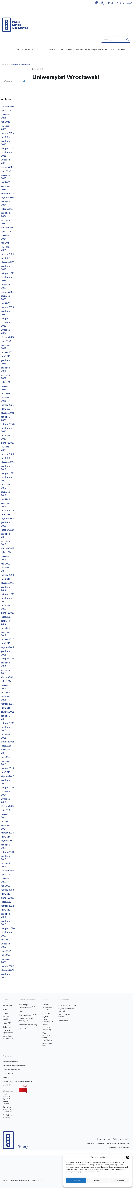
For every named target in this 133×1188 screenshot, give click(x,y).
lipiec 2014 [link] (6, 810)
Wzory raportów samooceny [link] (46, 1027)
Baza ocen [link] (46, 1013)
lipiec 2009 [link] (6, 951)
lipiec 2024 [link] (6, 231)
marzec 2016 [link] (7, 703)
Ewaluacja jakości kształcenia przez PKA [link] (27, 1006)
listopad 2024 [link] (8, 208)
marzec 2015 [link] (7, 768)
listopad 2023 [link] (8, 273)
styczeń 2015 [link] (7, 776)
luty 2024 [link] (5, 258)
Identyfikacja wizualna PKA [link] (8, 1037)
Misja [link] (5, 1009)
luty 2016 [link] (5, 707)
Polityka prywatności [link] (121, 1139)
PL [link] (109, 3)
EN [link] (113, 3)
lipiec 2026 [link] (6, 110)
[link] (97, 3)
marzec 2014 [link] (7, 832)
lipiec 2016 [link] (6, 681)
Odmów (97, 1180)
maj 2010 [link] (5, 939)
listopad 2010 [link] (8, 928)
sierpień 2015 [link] (7, 741)
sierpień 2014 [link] (7, 806)
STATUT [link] (41, 49)
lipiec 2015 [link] (6, 745)
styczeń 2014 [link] (7, 840)
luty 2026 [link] (5, 137)
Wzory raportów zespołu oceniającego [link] (47, 1036)
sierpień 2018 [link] (7, 548)
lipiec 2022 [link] (6, 341)
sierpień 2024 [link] (7, 227)
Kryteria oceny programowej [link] (47, 1019)
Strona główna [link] (7, 64)
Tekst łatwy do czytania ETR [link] (118, 1147)
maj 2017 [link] (5, 628)
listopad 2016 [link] (8, 658)
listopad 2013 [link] (8, 852)
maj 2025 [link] (5, 182)
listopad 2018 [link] (8, 529)
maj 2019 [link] (5, 499)
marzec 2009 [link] (7, 966)
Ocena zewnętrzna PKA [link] (11, 1070)
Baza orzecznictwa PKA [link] (27, 1015)
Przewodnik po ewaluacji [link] (28, 1025)
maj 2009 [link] (5, 954)
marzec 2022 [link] (7, 352)
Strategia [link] (6, 1013)
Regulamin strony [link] (104, 1139)
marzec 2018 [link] (7, 574)
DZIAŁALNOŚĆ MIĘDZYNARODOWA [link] (94, 49)
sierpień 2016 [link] (7, 677)
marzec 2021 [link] (7, 404)
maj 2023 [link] (5, 303)
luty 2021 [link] (5, 408)
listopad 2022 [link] (8, 318)
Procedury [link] (22, 1011)
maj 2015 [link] (5, 757)
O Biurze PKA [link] (8, 1091)
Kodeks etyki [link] (7, 1027)
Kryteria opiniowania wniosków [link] (66, 1010)
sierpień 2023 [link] (7, 292)
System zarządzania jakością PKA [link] (26, 1019)
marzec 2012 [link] (7, 905)
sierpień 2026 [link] (7, 106)
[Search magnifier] (127, 39)
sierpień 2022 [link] (7, 337)
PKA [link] (51, 49)
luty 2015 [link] (5, 772)
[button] (128, 1157)
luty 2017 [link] (5, 643)
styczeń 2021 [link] (7, 412)
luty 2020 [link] (5, 458)
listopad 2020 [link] (8, 424)
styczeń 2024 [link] (7, 262)
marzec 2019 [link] (7, 510)
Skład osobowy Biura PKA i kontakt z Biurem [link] (6, 1099)
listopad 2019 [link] (8, 473)
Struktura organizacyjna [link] (8, 1031)
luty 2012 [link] (5, 909)
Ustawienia (119, 1180)
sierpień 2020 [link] (7, 442)
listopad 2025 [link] (8, 148)
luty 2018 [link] (5, 579)
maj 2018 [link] (5, 563)
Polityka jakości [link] (6, 1018)
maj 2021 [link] (5, 393)
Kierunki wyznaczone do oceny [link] (47, 1007)
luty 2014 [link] (5, 836)
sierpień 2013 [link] (7, 870)
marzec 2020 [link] (7, 454)
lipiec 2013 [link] (6, 874)
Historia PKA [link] (7, 1005)
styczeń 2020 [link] (7, 462)
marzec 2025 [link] (7, 193)
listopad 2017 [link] (8, 594)
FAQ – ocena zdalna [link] (47, 1044)
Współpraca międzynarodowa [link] (14, 1065)
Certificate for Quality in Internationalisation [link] (19, 1081)
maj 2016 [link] (5, 692)
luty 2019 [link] (5, 514)
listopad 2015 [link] (8, 723)
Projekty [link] (6, 1077)
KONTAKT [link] (123, 49)
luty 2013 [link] (5, 893)
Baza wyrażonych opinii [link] (67, 1005)
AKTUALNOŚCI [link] (23, 49)
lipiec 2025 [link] (6, 171)
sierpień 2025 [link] (7, 167)
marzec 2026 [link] (7, 133)
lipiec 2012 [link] (6, 901)
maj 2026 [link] (5, 121)
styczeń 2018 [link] (7, 582)
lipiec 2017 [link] (6, 616)
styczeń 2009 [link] (7, 970)
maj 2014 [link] (5, 821)
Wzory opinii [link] (63, 1021)
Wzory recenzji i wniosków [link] (64, 1015)
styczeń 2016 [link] (7, 711)
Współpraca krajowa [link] (10, 1062)
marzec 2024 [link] (7, 254)
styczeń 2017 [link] (7, 647)
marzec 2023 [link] (7, 307)
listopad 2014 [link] (8, 787)
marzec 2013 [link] (7, 889)
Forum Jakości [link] (8, 1073)
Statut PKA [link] (7, 1023)
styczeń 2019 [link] (7, 518)
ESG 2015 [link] (22, 1029)
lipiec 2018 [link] (6, 552)
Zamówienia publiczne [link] (7, 1116)
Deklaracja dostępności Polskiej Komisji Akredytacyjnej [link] (108, 1143)
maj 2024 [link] (5, 242)
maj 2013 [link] (5, 885)
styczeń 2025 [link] (7, 197)
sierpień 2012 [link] (7, 897)
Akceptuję (76, 1180)
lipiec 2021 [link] (6, 382)
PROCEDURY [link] (66, 49)
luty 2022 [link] (5, 356)
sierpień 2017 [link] (7, 612)
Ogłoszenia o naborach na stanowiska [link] (8, 1109)
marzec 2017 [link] (7, 639)
